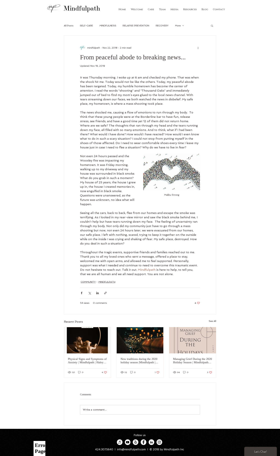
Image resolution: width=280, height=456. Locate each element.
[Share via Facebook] (81, 293)
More (178, 25)
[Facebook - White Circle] (143, 442)
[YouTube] (127, 442)
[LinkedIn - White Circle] (151, 442)
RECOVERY (162, 25)
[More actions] (198, 48)
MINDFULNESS (107, 25)
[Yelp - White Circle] (135, 442)
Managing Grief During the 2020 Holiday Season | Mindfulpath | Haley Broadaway (192, 360)
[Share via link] (105, 293)
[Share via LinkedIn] (97, 293)
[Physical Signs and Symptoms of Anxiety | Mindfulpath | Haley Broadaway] (87, 340)
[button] (212, 25)
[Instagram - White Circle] (159, 442)
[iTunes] (119, 442)
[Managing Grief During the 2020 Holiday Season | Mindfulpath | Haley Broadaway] (192, 340)
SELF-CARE (86, 25)
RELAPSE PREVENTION (136, 25)
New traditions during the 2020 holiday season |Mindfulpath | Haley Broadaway (139, 360)
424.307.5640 (104, 449)
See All (212, 321)
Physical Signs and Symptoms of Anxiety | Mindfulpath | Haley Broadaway (87, 360)
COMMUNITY (88, 282)
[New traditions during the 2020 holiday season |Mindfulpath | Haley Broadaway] (140, 340)
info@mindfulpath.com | (133, 449)
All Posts (68, 25)
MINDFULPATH (106, 282)
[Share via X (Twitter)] (89, 293)
